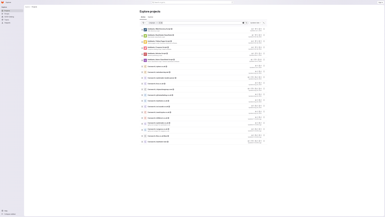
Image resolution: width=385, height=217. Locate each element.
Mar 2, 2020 (258, 55)
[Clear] (243, 23)
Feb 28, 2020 (258, 37)
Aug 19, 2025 (258, 73)
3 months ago (257, 137)
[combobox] (255, 22)
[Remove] (161, 23)
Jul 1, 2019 (259, 30)
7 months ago (257, 119)
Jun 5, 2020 (258, 61)
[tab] (143, 16)
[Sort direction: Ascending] (264, 22)
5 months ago (257, 124)
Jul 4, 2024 (258, 67)
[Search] (246, 22)
